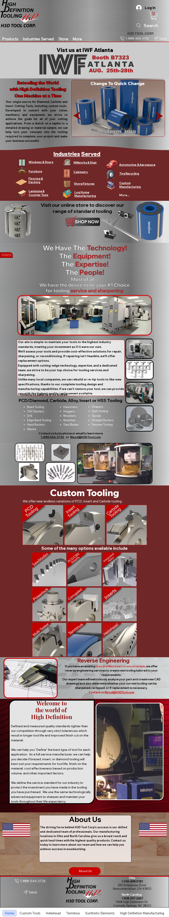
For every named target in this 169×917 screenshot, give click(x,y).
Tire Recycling (129, 173)
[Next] (159, 116)
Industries (66, 154)
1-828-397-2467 (131, 898)
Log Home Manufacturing (85, 193)
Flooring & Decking (35, 180)
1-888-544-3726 (52, 437)
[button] (154, 16)
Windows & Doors (41, 162)
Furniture (35, 171)
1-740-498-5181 (132, 881)
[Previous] (77, 115)
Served (90, 154)
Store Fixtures (84, 183)
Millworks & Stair (85, 162)
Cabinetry (80, 172)
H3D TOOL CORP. (140, 33)
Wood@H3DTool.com (85, 437)
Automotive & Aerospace (137, 164)
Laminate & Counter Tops (38, 192)
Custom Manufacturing (130, 184)
